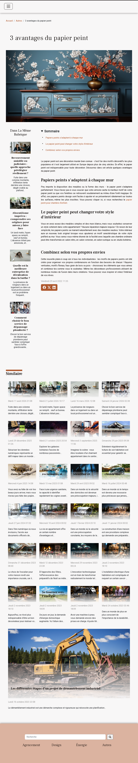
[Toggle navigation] (8, 6)
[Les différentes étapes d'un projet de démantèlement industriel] (69, 663)
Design (56, 745)
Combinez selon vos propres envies (63, 150)
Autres (19, 20)
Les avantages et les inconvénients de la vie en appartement (54, 516)
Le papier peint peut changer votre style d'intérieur (69, 144)
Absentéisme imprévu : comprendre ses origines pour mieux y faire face (20, 220)
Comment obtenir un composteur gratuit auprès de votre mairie (117, 598)
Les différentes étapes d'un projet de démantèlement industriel (55, 689)
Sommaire (51, 131)
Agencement (31, 745)
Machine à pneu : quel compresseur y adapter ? (85, 598)
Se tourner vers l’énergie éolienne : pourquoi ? (53, 598)
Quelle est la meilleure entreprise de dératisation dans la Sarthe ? (20, 272)
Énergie (81, 745)
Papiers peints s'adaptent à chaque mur (64, 137)
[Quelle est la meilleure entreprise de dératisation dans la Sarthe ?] (20, 255)
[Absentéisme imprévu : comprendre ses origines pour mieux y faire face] (20, 203)
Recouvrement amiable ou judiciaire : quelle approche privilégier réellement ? (20, 165)
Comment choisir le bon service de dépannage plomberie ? (20, 324)
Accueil (9, 20)
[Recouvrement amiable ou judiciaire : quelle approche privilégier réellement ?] (20, 148)
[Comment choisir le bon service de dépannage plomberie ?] (20, 307)
